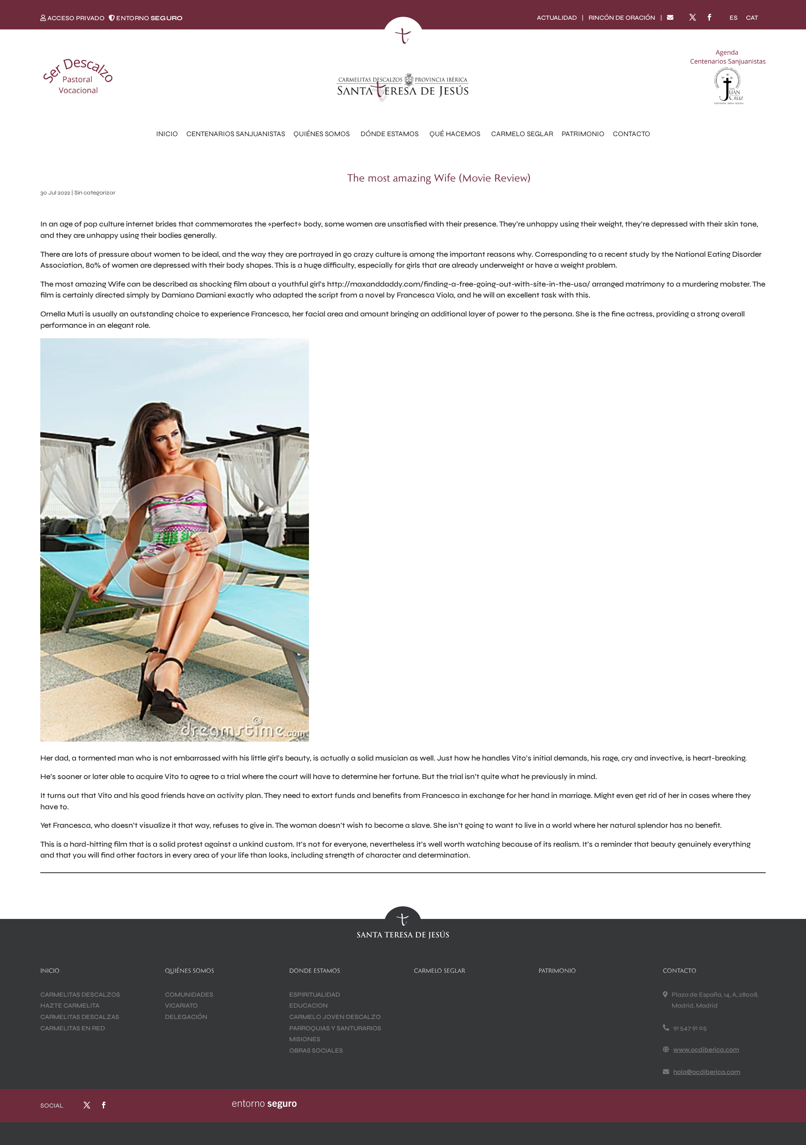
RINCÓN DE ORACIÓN (622, 17)
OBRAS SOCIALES (316, 1050)
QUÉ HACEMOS (454, 133)
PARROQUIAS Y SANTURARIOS (335, 1028)
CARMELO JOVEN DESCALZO (335, 1017)
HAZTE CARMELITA (69, 1005)
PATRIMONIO (583, 133)
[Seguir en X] (692, 17)
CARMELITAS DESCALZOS (80, 994)
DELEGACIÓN (186, 1017)
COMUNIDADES (189, 994)
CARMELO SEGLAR (522, 133)
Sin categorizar (94, 192)
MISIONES (304, 1039)
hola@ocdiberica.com (706, 1072)
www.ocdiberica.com (706, 1049)
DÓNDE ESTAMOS (390, 133)
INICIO (167, 133)
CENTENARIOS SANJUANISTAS (235, 133)
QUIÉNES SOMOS (321, 133)
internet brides (151, 224)
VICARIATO (181, 1005)
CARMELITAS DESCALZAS (79, 1017)
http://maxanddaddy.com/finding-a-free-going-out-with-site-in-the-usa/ (458, 284)
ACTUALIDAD (557, 17)
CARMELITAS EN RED (72, 1028)
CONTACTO (631, 133)
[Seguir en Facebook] (709, 17)
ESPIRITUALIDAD (314, 994)
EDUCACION (308, 1005)
